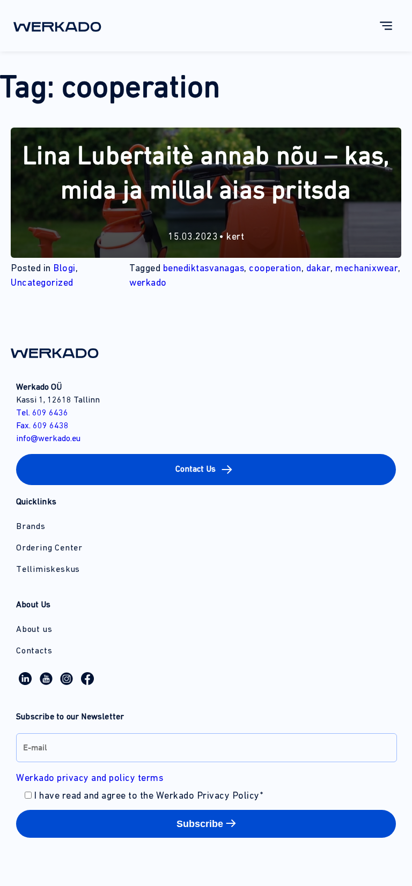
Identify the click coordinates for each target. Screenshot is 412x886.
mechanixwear (366, 269)
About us (34, 630)
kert (235, 237)
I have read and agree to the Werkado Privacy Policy (148, 796)
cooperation (275, 269)
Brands (31, 527)
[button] (206, 469)
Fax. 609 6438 (42, 426)
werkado (148, 283)
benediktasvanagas (204, 269)
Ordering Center (49, 548)
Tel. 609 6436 (42, 413)
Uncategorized (42, 283)
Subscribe (199, 823)
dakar (318, 269)
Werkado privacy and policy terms (89, 779)
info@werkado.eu (48, 439)
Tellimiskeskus (48, 569)
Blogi (64, 269)
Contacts (34, 651)
